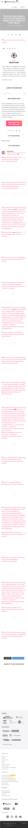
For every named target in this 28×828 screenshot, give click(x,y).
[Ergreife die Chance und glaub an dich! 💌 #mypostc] (14, 168)
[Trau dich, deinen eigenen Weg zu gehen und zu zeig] (14, 468)
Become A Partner (6, 791)
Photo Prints (5, 783)
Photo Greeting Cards (7, 777)
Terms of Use (5, 769)
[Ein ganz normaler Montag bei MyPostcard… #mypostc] (14, 344)
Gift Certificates (5, 784)
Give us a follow (6, 140)
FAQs (3, 763)
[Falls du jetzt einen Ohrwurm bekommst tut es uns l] (14, 644)
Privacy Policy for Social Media (9, 767)
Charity (3, 761)
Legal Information (6, 764)
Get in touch (5, 759)
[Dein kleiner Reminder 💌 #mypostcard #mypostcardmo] (14, 544)
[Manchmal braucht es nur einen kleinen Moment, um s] (14, 368)
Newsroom (4, 756)
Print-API (4, 794)
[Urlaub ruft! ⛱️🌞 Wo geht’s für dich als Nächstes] (14, 444)
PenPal (3, 758)
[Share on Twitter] (12, 34)
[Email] (19, 34)
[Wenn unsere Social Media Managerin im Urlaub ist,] (14, 394)
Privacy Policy (5, 766)
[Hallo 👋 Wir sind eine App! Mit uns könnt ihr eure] (14, 194)
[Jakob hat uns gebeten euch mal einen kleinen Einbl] (14, 294)
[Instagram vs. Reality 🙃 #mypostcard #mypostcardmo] (14, 494)
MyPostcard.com (9, 825)
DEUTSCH (22, 7)
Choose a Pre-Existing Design (8, 778)
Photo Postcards (8, 775)
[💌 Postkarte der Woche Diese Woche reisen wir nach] (14, 218)
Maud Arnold (14, 63)
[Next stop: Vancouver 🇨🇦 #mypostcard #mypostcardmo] (14, 244)
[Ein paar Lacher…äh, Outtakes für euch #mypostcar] (14, 618)
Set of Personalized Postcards (9, 780)
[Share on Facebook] (8, 34)
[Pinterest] (16, 34)
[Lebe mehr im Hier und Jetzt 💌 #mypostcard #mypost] (14, 268)
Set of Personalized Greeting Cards (10, 781)
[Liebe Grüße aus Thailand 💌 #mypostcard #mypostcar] (14, 568)
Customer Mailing (6, 792)
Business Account (6, 795)
